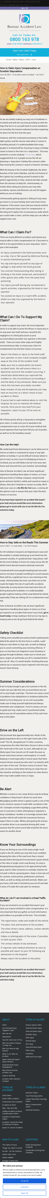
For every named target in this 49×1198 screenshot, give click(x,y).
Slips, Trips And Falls (9, 1108)
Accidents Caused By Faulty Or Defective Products (12, 1123)
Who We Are (7, 1033)
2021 (28, 59)
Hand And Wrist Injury (34, 1047)
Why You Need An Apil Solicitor (10, 1049)
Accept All (24, 1181)
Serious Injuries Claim (33, 1025)
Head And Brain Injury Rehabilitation (10, 1066)
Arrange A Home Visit (10, 1161)
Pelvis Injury (30, 1050)
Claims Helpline (7, 1157)
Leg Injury (29, 1053)
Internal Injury (31, 1041)
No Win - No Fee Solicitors (12, 1151)
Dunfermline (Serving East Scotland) (35, 1151)
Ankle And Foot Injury (33, 1057)
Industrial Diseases (33, 1110)
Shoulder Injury (31, 1034)
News (15, 59)
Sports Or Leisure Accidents (12, 1127)
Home (8, 59)
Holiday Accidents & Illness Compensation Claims (12, 1112)
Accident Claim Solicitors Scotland (11, 1080)
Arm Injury (29, 1044)
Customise (24, 1187)
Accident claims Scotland (24, 75)
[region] (24, 1180)
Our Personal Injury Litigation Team (9, 1029)
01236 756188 (17, 44)
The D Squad (32, 546)
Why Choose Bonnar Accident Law (10, 1071)
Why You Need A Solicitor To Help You (11, 1044)
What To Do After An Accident (10, 1055)
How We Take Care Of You (12, 1040)
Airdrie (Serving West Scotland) (33, 1146)
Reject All (24, 1193)
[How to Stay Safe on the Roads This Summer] (24, 529)
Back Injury (30, 1038)
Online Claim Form (9, 1154)
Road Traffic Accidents (10, 1098)
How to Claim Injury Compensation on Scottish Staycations (20, 69)
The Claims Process (9, 1145)
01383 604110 (37, 44)
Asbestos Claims (32, 1093)
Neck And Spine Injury (34, 1031)
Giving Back (6, 1037)
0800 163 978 (24, 39)
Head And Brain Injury (34, 1028)
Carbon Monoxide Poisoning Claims (36, 1100)
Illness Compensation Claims (33, 1105)
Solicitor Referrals (8, 1076)
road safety (18, 546)
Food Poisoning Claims (34, 1096)
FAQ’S (4, 1025)
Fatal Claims (6, 1095)
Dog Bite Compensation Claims (11, 1118)
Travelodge (30, 154)
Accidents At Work (9, 1105)
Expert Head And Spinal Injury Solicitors (10, 1060)
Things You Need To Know (12, 1148)
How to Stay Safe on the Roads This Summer (24, 542)
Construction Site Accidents (12, 1102)
